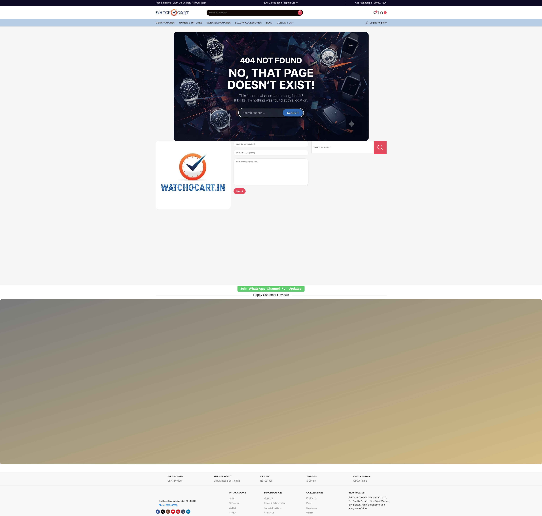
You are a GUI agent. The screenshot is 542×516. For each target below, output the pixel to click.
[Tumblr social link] (183, 511)
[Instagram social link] (168, 511)
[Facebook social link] (158, 511)
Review (232, 513)
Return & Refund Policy (274, 503)
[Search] (300, 12)
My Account (234, 503)
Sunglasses (311, 508)
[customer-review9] (271, 383)
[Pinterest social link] (178, 511)
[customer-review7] (37, 384)
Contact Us (269, 513)
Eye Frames (311, 498)
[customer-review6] (115, 384)
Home (231, 498)
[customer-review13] (427, 383)
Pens (308, 503)
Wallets (309, 513)
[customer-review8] (193, 384)
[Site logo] (173, 12)
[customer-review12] (505, 384)
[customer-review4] (349, 384)
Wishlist (232, 508)
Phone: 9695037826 (168, 505)
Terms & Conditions (273, 508)
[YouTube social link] (173, 511)
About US (268, 498)
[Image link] (193, 175)
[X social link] (163, 511)
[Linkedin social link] (188, 511)
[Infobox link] (178, 479)
